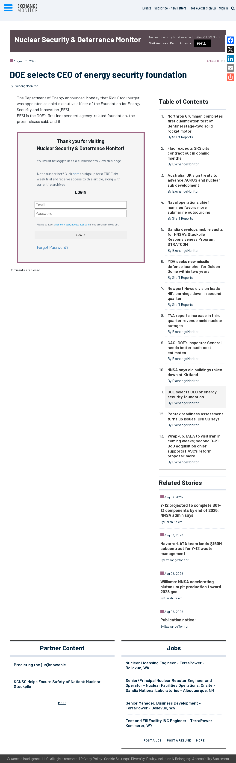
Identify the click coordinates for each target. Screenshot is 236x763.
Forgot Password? (52, 247)
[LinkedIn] (230, 58)
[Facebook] (230, 40)
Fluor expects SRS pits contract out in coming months (188, 153)
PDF (200, 43)
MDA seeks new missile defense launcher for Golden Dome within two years (194, 266)
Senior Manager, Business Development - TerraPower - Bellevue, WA (163, 705)
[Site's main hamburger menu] (8, 8)
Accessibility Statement (210, 758)
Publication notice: (178, 619)
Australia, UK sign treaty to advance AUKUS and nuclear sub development (194, 180)
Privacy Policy (91, 758)
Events (146, 8)
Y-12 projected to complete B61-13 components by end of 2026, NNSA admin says (190, 510)
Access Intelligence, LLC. (30, 758)
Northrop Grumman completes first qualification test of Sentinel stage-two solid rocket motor (195, 123)
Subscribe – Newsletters (170, 8)
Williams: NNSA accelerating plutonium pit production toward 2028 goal (190, 586)
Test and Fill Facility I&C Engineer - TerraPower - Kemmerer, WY (170, 723)
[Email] (230, 68)
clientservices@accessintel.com (72, 224)
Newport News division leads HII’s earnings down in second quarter (194, 293)
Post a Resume (179, 740)
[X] (230, 49)
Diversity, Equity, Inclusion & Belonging (160, 758)
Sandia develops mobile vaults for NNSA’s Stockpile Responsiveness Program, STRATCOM (195, 237)
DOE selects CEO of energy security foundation (192, 394)
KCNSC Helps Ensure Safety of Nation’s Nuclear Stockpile (57, 684)
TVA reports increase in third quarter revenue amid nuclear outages (195, 320)
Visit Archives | (159, 43)
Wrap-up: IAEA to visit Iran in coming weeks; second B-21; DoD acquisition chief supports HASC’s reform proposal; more (194, 445)
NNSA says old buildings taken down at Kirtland (195, 372)
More (62, 703)
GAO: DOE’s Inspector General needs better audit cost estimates (194, 347)
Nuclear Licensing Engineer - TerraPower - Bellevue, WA (165, 665)
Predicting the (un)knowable (40, 664)
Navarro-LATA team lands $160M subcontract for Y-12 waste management (191, 548)
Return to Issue (180, 43)
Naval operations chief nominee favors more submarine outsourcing (189, 207)
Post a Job (153, 740)
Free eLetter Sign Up (203, 8)
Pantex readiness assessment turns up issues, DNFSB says (195, 416)
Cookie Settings (116, 758)
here (76, 173)
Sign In (223, 8)
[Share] (230, 77)
